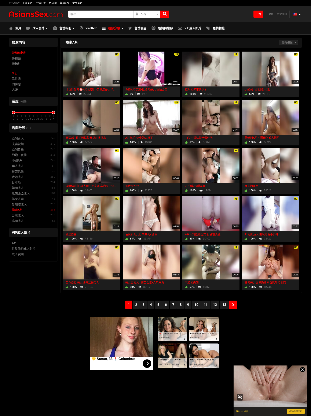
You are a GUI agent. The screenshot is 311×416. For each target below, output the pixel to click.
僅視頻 (16, 58)
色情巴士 (41, 3)
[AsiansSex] (37, 14)
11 (206, 305)
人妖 (15, 89)
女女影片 (77, 3)
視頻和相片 (19, 53)
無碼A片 (64, 3)
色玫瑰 (53, 3)
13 (224, 305)
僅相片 (16, 64)
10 (196, 305)
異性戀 (16, 78)
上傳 (258, 14)
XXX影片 (28, 3)
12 (215, 305)
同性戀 (16, 84)
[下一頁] (233, 305)
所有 (15, 73)
